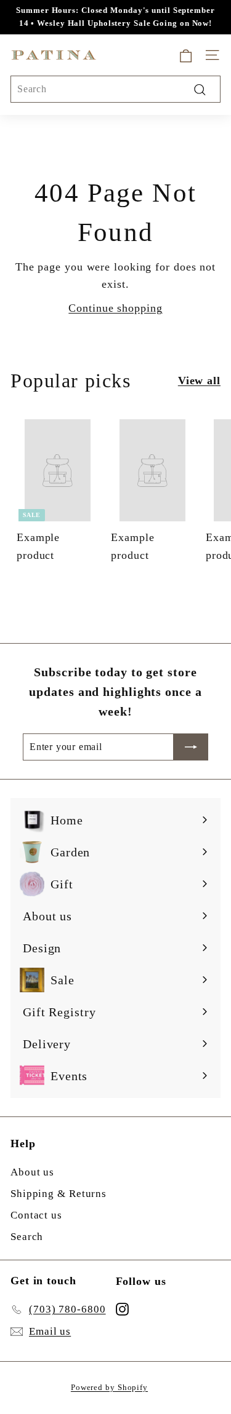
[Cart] (185, 55)
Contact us (36, 1215)
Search (26, 1236)
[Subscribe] (191, 746)
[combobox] (115, 89)
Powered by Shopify (109, 1387)
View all (199, 380)
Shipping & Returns (58, 1193)
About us (32, 1172)
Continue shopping (115, 308)
